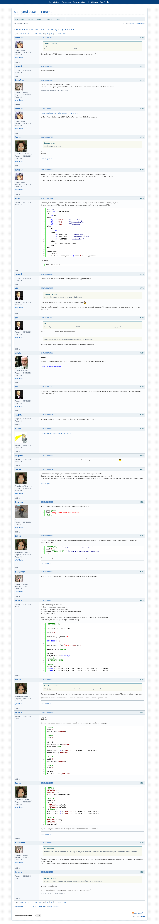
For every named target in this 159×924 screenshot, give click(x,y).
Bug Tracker (105, 2)
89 (40, 34)
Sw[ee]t (18, 137)
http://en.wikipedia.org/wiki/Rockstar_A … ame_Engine (60, 113)
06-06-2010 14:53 (47, 872)
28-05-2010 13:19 (47, 429)
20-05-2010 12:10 (47, 109)
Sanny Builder (54, 2)
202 (59, 34)
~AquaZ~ (19, 66)
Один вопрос (67, 29)
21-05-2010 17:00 (47, 137)
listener (18, 37)
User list (30, 19)
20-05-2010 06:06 (47, 66)
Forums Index (19, 19)
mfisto (18, 353)
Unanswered (140, 23)
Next (64, 34)
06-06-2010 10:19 (47, 572)
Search (39, 19)
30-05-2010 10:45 (47, 455)
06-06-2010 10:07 (47, 536)
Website (20, 58)
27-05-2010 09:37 (47, 288)
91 (47, 34)
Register (50, 19)
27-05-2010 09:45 (47, 318)
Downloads (66, 2)
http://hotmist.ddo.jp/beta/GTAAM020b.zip (56, 433)
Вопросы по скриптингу (44, 29)
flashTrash (20, 80)
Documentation (79, 2)
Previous (23, 34)
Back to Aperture (46, 159)
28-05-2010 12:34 (47, 415)
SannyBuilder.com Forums (33, 11)
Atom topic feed (139, 913)
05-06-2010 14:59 (47, 469)
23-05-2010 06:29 (47, 198)
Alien (17, 198)
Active (132, 23)
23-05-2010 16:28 (47, 274)
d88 (16, 288)
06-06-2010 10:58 (47, 600)
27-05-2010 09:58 (47, 353)
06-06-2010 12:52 (47, 783)
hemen (18, 600)
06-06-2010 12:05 (47, 680)
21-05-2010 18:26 (47, 170)
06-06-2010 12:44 (47, 712)
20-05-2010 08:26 (47, 80)
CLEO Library (93, 2)
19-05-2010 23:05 (47, 38)
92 (51, 34)
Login (58, 19)
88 (36, 34)
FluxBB (142, 916)
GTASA (18, 428)
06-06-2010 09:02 (47, 502)
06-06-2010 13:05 (47, 843)
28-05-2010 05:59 (47, 387)
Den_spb (19, 502)
